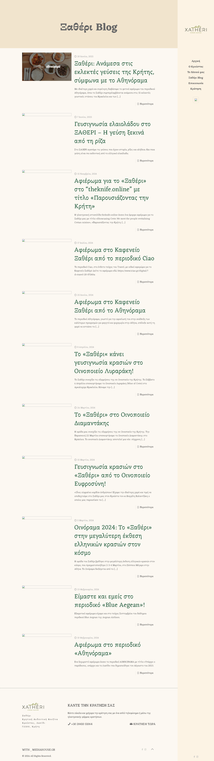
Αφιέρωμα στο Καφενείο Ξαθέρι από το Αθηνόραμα (110, 306)
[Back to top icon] (152, 749)
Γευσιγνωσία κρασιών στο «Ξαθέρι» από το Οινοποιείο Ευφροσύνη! (112, 476)
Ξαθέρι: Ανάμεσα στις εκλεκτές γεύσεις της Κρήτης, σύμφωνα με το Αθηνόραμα (114, 72)
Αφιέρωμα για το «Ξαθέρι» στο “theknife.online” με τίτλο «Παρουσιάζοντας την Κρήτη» (111, 194)
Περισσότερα (146, 104)
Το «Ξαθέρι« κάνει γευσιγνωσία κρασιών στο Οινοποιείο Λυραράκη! (108, 363)
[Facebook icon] (194, 757)
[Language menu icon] (196, 100)
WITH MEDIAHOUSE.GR (38, 750)
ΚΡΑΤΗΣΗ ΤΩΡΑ (144, 724)
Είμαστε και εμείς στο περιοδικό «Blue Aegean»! (109, 601)
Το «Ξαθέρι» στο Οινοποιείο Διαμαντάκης (112, 419)
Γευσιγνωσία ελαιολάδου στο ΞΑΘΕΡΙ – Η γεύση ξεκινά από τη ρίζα (112, 133)
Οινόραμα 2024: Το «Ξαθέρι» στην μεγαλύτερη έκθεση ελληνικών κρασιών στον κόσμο (113, 540)
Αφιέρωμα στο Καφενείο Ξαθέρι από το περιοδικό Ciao (114, 254)
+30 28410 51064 (81, 724)
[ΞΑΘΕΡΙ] (196, 29)
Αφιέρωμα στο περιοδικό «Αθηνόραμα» (107, 649)
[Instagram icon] (197, 757)
